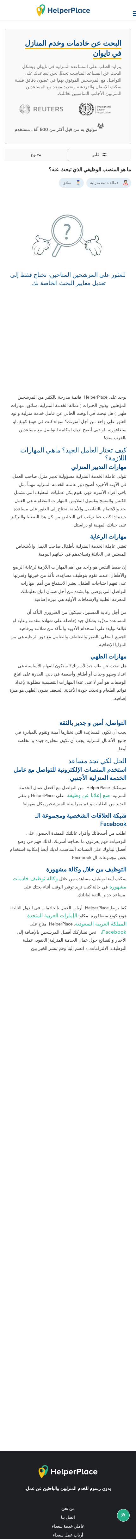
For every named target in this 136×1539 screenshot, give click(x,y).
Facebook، (112, 932)
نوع (34, 154)
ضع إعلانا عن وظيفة (88, 796)
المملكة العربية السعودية (101, 924)
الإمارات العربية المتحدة (52, 916)
